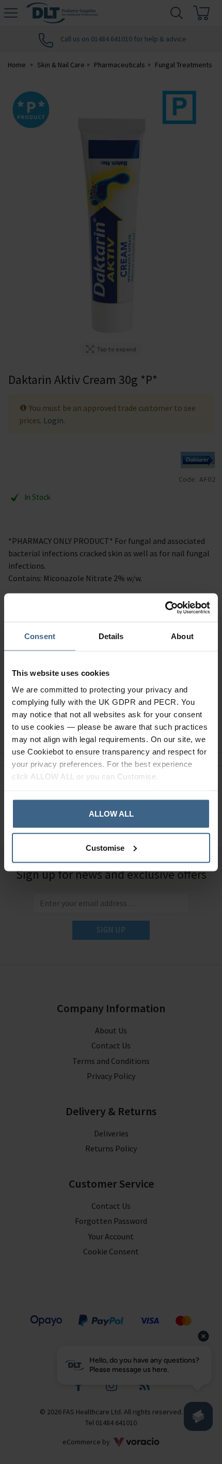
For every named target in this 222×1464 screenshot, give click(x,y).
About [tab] (182, 636)
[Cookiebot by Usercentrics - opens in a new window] (165, 607)
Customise (105, 847)
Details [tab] (111, 636)
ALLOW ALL (111, 813)
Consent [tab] (39, 636)
